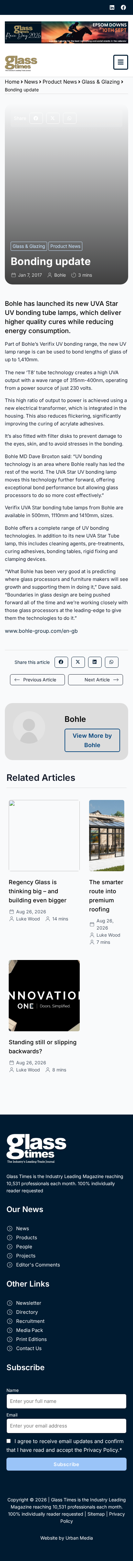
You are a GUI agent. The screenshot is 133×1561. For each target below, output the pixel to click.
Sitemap (96, 1514)
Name (12, 1390)
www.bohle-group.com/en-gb (41, 631)
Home (12, 81)
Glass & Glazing (101, 81)
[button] (36, 118)
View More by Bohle (92, 740)
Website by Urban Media (66, 1538)
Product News (60, 81)
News (31, 81)
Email (11, 1414)
